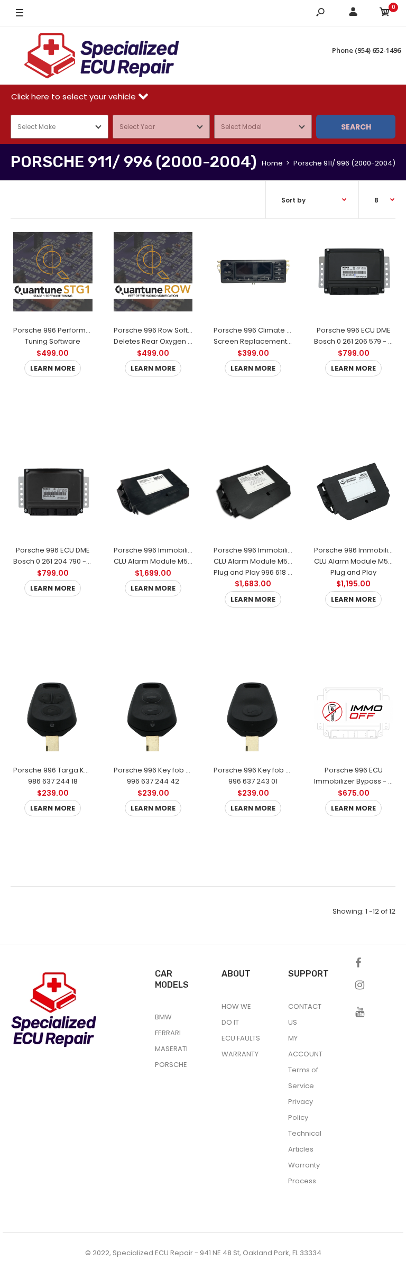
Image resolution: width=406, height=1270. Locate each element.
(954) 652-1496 (378, 50)
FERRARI (168, 1033)
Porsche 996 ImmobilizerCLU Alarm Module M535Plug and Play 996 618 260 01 (261, 561)
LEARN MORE (52, 368)
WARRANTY (240, 1054)
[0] (385, 13)
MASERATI (171, 1049)
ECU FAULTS (241, 1038)
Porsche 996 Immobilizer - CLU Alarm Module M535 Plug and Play (359, 561)
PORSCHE (171, 1065)
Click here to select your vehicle (74, 96)
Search (356, 127)
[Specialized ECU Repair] (102, 55)
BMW (163, 1017)
